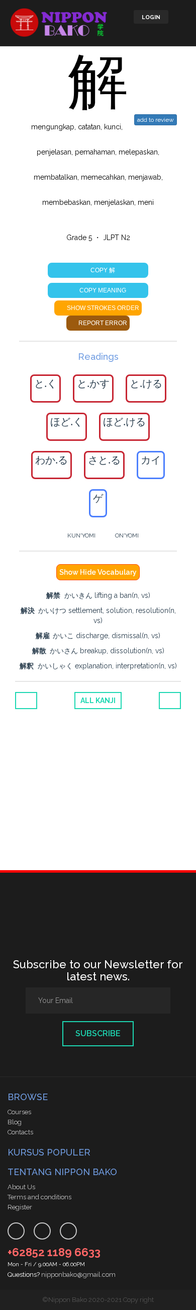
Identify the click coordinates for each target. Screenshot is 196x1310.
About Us (21, 1187)
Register (20, 1207)
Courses (19, 1112)
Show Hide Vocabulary (98, 572)
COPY (102, 270)
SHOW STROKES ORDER (102, 308)
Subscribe (98, 1033)
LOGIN (151, 17)
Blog (15, 1122)
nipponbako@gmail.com (78, 1274)
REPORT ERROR (102, 323)
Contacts (20, 1132)
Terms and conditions (39, 1197)
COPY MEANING (102, 290)
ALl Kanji (98, 701)
